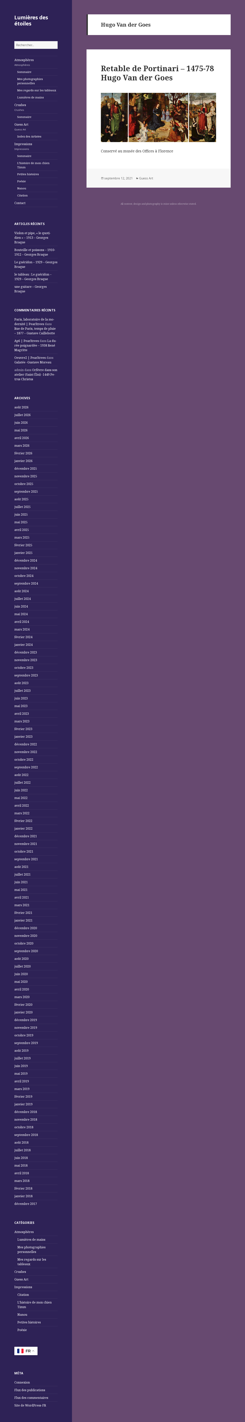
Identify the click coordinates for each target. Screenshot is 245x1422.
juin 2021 (21, 882)
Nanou (21, 188)
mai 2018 (21, 1165)
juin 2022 (21, 790)
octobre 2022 (23, 759)
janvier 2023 (23, 736)
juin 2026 (21, 422)
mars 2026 (21, 445)
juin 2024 (21, 606)
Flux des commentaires (31, 1398)
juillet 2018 (22, 1150)
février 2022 (23, 821)
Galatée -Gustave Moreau (32, 362)
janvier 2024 (23, 645)
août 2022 (21, 775)
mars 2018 (21, 1181)
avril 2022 (21, 805)
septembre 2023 (26, 675)
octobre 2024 (23, 576)
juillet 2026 (22, 415)
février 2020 (23, 1005)
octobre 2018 (23, 1127)
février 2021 (23, 913)
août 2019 (21, 1050)
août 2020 (21, 959)
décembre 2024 (25, 560)
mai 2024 (21, 614)
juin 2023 (21, 698)
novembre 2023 (25, 660)
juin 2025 (21, 514)
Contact (19, 203)
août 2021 (21, 867)
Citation (22, 195)
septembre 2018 (26, 1135)
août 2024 (21, 591)
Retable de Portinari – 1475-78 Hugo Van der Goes (157, 73)
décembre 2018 (25, 1112)
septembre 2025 (26, 491)
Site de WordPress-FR (30, 1405)
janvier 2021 (23, 920)
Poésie (21, 181)
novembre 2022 (25, 752)
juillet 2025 (22, 507)
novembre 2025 (25, 476)
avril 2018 (21, 1173)
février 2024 (23, 637)
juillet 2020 (22, 966)
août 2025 (21, 499)
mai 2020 (21, 982)
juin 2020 (21, 974)
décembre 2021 (25, 836)
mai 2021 (21, 890)
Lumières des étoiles (31, 20)
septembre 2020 (26, 951)
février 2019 (23, 1096)
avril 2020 (21, 989)
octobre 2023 (23, 668)
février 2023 (23, 729)
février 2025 (23, 545)
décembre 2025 (25, 468)
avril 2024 (21, 622)
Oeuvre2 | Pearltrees (30, 358)
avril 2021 (21, 897)
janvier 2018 (23, 1196)
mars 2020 (21, 997)
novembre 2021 (25, 844)
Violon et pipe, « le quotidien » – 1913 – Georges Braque (32, 237)
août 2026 (21, 407)
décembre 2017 (25, 1204)
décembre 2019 (25, 1020)
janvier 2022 (23, 828)
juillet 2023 (22, 691)
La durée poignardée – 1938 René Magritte (35, 345)
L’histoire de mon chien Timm (33, 165)
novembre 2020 (25, 936)
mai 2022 (21, 798)
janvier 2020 (23, 1012)
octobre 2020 (23, 943)
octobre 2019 (23, 1035)
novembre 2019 (25, 1027)
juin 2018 (21, 1158)
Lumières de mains (30, 97)
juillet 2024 (22, 599)
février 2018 (23, 1188)
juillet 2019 (22, 1058)
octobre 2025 (23, 484)
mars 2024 (21, 629)
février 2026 (23, 453)
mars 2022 (21, 813)
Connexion (22, 1382)
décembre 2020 (25, 928)
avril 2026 (21, 438)
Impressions (23, 146)
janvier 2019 (23, 1104)
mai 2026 (21, 430)
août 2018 (21, 1142)
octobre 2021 (23, 851)
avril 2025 (21, 530)
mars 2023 (21, 721)
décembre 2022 (25, 744)
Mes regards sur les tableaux (36, 90)
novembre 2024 (25, 568)
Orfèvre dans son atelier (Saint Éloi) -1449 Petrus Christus (35, 374)
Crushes (20, 107)
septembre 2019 (26, 1043)
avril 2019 (21, 1081)
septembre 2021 (26, 859)
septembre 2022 (26, 767)
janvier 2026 (23, 461)
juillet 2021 (22, 874)
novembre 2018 (25, 1119)
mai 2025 (21, 522)
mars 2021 (21, 905)
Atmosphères (24, 62)
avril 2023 (21, 713)
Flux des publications (29, 1390)
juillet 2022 (22, 782)
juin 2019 (21, 1066)
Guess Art (21, 126)
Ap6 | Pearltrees (26, 341)
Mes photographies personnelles (30, 81)
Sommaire (24, 72)
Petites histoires (28, 174)
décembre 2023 (25, 652)
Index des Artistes (29, 136)
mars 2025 (21, 537)
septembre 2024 (26, 583)
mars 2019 (21, 1089)
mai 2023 (21, 706)
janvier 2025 (23, 553)
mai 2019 (21, 1073)
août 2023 (21, 683)
